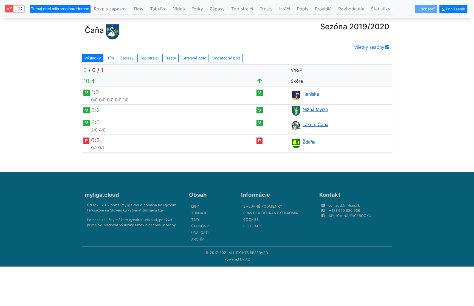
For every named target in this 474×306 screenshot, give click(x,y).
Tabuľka (158, 9)
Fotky (197, 9)
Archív (197, 239)
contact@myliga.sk (344, 205)
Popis (302, 9)
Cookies (251, 220)
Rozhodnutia (351, 9)
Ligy (195, 206)
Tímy (138, 9)
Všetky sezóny (369, 47)
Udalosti (199, 233)
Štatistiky (380, 9)
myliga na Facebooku (350, 216)
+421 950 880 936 (344, 210)
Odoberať (426, 9)
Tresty (266, 9)
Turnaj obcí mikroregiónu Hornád (60, 8)
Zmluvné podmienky (262, 206)
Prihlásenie (455, 9)
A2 (247, 259)
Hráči (284, 9)
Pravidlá (323, 9)
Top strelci (242, 9)
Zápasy (217, 9)
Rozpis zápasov (110, 9)
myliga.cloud (102, 194)
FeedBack (252, 226)
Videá (179, 9)
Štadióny (200, 226)
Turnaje (199, 213)
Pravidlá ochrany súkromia (270, 213)
